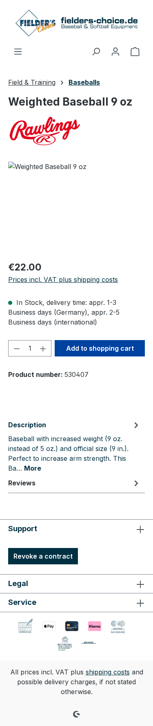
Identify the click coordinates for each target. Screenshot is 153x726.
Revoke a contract (43, 556)
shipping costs (108, 672)
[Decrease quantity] (16, 348)
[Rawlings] (76, 131)
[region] (76, 208)
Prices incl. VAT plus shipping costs (63, 279)
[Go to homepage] (77, 23)
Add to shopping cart (100, 348)
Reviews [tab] (21, 483)
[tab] (74, 446)
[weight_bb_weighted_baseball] (76, 208)
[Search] (96, 51)
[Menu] (18, 51)
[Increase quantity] (43, 348)
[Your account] (115, 51)
